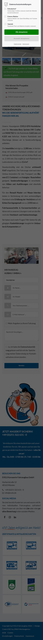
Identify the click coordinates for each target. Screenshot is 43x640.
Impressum (25, 44)
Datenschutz (17, 44)
